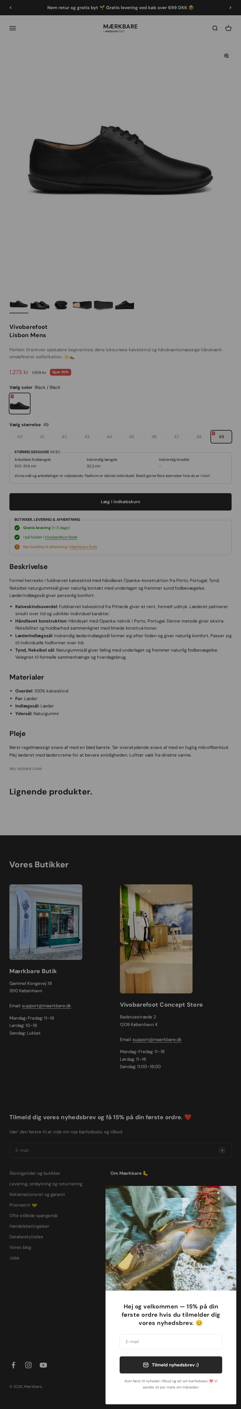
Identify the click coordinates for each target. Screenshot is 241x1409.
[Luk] (224, 1198)
